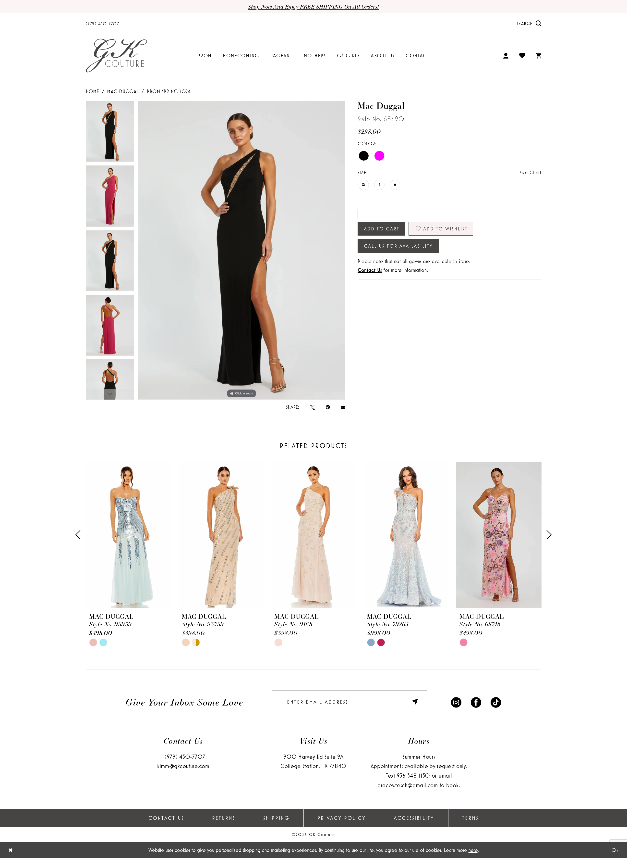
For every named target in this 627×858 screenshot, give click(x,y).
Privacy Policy (341, 818)
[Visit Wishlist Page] (522, 56)
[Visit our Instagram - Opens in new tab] (456, 702)
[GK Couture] (116, 56)
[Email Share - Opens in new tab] (343, 407)
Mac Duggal (123, 91)
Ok (615, 850)
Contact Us (166, 818)
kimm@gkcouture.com (183, 766)
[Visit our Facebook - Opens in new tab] (476, 702)
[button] (506, 56)
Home (92, 91)
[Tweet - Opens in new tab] (312, 407)
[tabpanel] (110, 133)
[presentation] (128, 535)
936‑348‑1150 (413, 775)
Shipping (276, 818)
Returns (223, 818)
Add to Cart (381, 228)
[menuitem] (102, 23)
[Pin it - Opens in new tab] (328, 407)
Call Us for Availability (398, 246)
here (473, 850)
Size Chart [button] (530, 172)
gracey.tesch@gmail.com (407, 785)
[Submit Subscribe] (416, 702)
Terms (470, 818)
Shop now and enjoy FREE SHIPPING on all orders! (313, 6)
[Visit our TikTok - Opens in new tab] (495, 702)
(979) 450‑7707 (185, 756)
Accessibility (414, 818)
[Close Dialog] (10, 850)
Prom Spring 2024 (169, 91)
